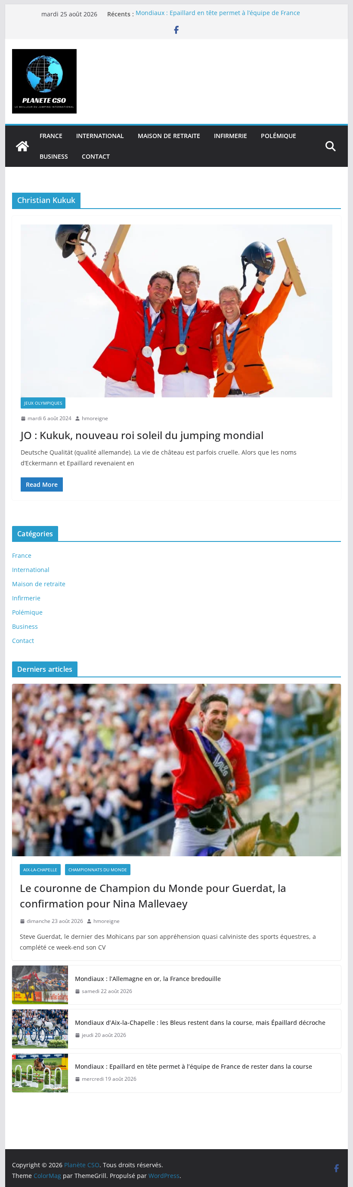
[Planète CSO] (22, 146)
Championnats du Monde (97, 870)
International (100, 136)
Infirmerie (230, 136)
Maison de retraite (169, 136)
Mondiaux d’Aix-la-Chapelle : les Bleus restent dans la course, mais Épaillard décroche (200, 1022)
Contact (96, 156)
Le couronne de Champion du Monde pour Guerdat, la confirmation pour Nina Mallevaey (153, 895)
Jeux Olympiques (43, 403)
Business (54, 156)
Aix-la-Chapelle (40, 870)
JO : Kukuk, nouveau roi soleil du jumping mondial (142, 435)
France (51, 136)
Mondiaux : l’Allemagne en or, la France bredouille (148, 979)
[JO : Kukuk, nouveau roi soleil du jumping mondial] (176, 310)
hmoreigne (95, 418)
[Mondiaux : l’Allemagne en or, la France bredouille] (40, 985)
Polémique (278, 136)
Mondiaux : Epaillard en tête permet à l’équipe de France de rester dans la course (194, 1066)
